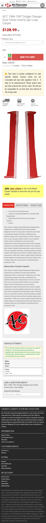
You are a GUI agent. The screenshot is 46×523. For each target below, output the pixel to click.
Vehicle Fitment (22, 205)
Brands (3, 461)
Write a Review (27, 65)
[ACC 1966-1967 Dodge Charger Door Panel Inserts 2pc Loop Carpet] (22, 145)
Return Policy (5, 435)
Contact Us (32, 1)
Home (4, 10)
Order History (5, 479)
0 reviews (16, 65)
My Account (5, 477)
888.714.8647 (22, 1)
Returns (3, 453)
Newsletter (4, 483)
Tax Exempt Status (7, 437)
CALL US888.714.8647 (34, 104)
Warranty (4, 440)
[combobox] (22, 42)
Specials (4, 466)
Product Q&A (36, 205)
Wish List (4, 481)
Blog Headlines (6, 468)
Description (8, 205)
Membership (5, 486)
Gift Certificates (6, 464)
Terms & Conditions (7, 442)
